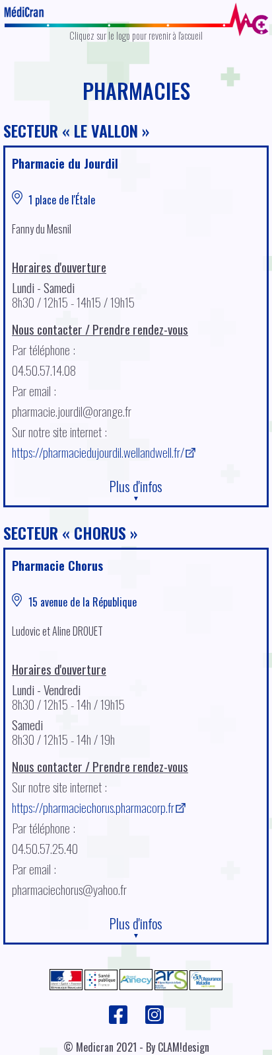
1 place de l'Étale (60, 200)
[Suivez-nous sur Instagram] (154, 1021)
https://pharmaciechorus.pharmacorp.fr (93, 807)
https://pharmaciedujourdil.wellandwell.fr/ (98, 452)
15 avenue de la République (81, 602)
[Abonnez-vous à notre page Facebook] (119, 1021)
